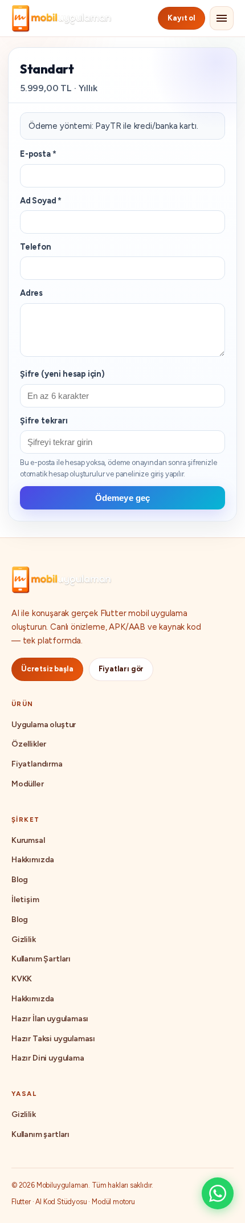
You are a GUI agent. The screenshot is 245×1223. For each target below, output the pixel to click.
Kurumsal (28, 840)
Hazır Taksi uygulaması (53, 1038)
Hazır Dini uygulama (47, 1058)
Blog (19, 879)
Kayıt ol (181, 18)
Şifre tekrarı (44, 420)
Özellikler (28, 744)
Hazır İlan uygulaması (49, 1019)
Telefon (35, 247)
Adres (31, 293)
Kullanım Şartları (41, 959)
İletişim (25, 899)
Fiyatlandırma (37, 764)
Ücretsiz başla (47, 669)
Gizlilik (23, 939)
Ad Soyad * (41, 200)
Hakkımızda (32, 860)
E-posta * (38, 154)
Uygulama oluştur (43, 724)
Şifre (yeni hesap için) (62, 374)
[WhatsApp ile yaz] (218, 1193)
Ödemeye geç (122, 498)
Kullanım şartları (40, 1134)
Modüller (27, 784)
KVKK (21, 979)
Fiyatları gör (121, 669)
